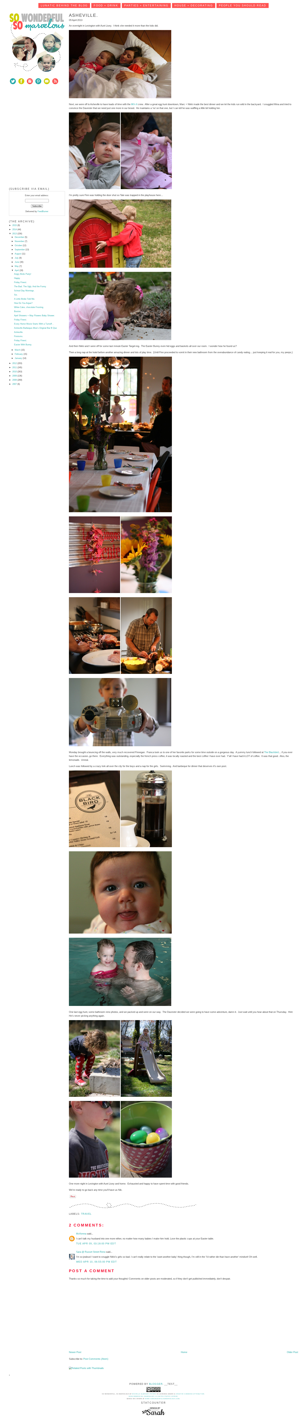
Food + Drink (106, 5)
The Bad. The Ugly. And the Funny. (30, 286)
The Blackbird (271, 752)
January (19, 358)
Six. (16, 295)
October (19, 245)
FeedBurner (43, 211)
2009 (14, 376)
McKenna (81, 1233)
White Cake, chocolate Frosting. (29, 307)
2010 (14, 371)
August (18, 254)
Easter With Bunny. (23, 344)
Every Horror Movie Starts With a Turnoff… (34, 324)
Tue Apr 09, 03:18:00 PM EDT (96, 1243)
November (20, 241)
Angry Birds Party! (22, 274)
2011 (14, 367)
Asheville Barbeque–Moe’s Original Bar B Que (35, 328)
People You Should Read (242, 5)
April (17, 270)
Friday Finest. (20, 282)
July (17, 258)
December (20, 237)
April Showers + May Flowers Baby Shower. (34, 315)
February (19, 354)
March (18, 350)
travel (86, 1213)
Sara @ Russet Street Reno (91, 1251)
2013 (14, 233)
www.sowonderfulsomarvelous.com (162, 1398)
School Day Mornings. (24, 290)
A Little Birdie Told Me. (24, 299)
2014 (14, 229)
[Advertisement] (33, 110)
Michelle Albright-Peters (144, 1394)
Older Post (292, 1352)
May (17, 266)
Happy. (17, 278)
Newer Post (75, 1352)
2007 (14, 384)
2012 (14, 363)
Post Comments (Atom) (95, 1358)
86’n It (134, 104)
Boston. (17, 311)
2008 (14, 380)
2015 (14, 225)
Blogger (156, 1384)
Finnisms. (18, 336)
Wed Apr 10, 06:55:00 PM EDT (96, 1261)
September (20, 249)
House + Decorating (193, 5)
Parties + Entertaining (146, 5)
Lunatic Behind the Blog (64, 5)
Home (184, 1352)
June (17, 262)
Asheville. (18, 332)
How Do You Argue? (23, 303)
